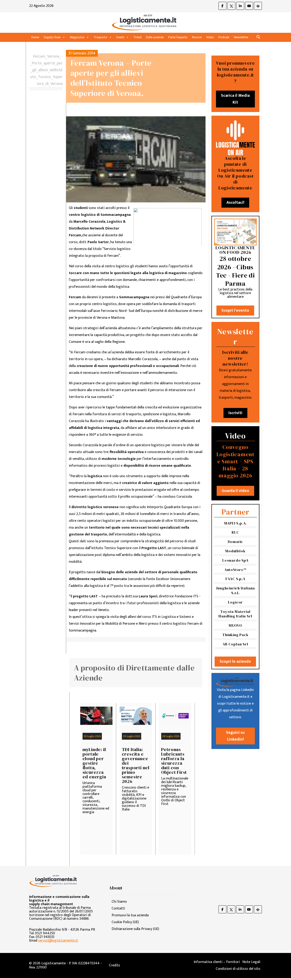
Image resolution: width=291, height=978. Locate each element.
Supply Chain (52, 37)
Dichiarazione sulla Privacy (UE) (135, 929)
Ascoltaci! (235, 202)
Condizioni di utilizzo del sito (238, 969)
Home (35, 37)
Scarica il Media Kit (235, 99)
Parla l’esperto (178, 37)
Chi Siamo (119, 902)
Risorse (197, 37)
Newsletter (241, 37)
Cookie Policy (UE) (125, 922)
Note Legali (251, 962)
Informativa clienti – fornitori (217, 962)
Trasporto (100, 37)
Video (210, 37)
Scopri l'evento (235, 310)
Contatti (118, 908)
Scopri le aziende (235, 661)
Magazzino (77, 37)
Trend (137, 37)
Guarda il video (235, 490)
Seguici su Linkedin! (235, 736)
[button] (258, 37)
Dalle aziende (155, 37)
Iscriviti (235, 413)
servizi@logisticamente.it (58, 940)
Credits (114, 965)
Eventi (120, 37)
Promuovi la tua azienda (130, 915)
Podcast (223, 37)
